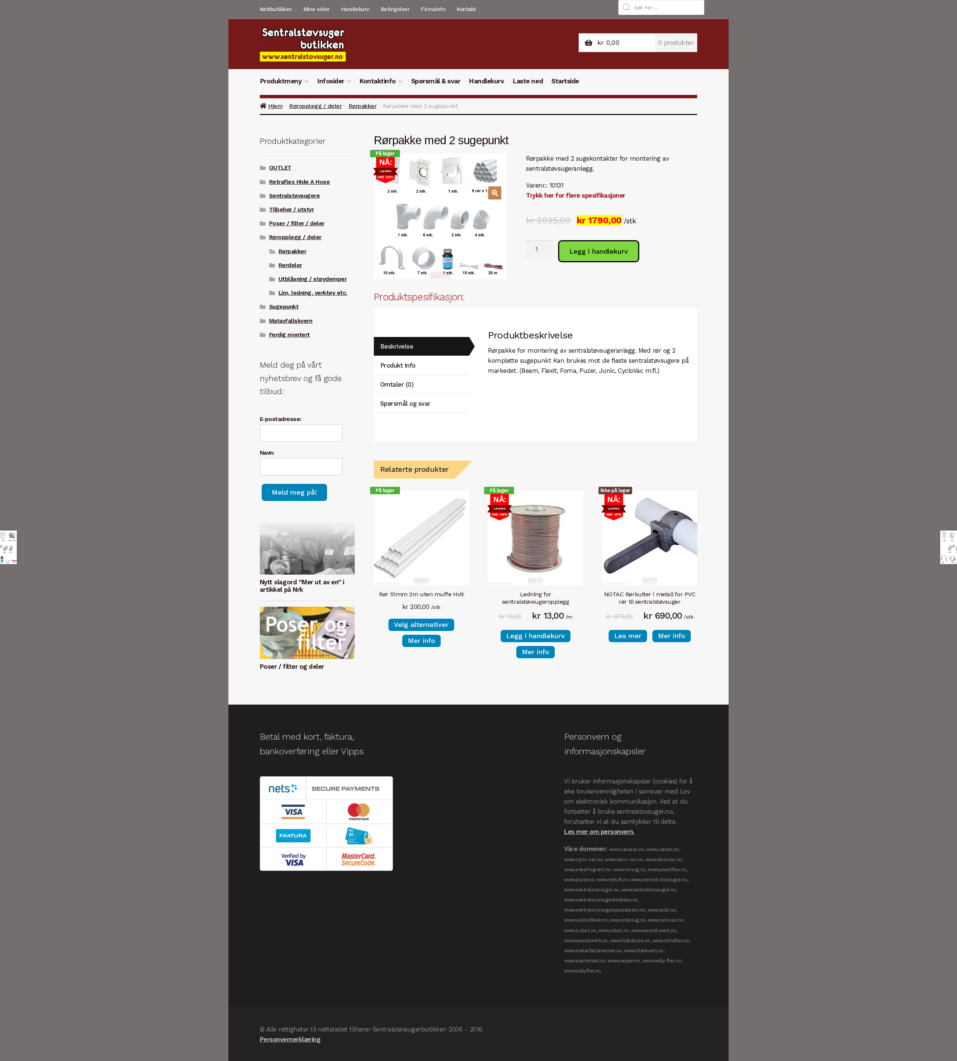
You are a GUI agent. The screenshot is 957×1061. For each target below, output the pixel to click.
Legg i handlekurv (598, 251)
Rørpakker (362, 105)
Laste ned (528, 81)
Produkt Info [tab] (398, 365)
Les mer (627, 636)
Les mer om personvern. (599, 831)
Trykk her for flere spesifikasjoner (575, 195)
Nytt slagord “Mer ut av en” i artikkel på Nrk (302, 585)
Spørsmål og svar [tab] (405, 403)
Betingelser (395, 9)
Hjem (275, 105)
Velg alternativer (421, 624)
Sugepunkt (284, 306)
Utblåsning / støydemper (313, 279)
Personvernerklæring (290, 1039)
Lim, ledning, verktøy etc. (313, 293)
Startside (565, 81)
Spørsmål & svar (436, 81)
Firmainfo (433, 9)
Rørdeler (290, 265)
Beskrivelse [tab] (396, 346)
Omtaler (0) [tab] (397, 384)
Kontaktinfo (377, 81)
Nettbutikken (276, 9)
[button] (494, 192)
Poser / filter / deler (296, 223)
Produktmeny (281, 81)
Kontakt (466, 9)
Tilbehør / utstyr (291, 209)
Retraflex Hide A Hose (299, 182)
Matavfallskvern (291, 321)
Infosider (330, 81)
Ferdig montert (289, 334)
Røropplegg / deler (315, 105)
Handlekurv (355, 9)
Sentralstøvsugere (294, 195)
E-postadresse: (280, 419)
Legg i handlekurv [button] (535, 636)
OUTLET (280, 167)
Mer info (421, 640)
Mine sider (317, 9)
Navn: (267, 452)
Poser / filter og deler (292, 666)
